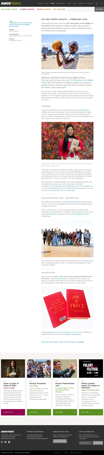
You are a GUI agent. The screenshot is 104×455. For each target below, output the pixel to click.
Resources (61, 3)
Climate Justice (27, 9)
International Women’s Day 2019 (73, 202)
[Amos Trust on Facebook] (5, 442)
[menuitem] (9, 9)
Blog (52, 3)
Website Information (76, 452)
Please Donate (60, 441)
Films (69, 3)
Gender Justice (44, 9)
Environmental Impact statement (37, 438)
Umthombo (25, 24)
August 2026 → (8, 412)
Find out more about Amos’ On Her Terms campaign (62, 342)
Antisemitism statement (34, 436)
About (40, 3)
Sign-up (81, 3)
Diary (47, 3)
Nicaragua (77, 334)
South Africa (14, 26)
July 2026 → (33, 412)
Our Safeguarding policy (35, 435)
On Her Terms (51, 214)
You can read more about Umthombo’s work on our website (70, 186)
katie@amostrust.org (81, 214)
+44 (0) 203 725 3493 (8, 436)
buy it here (81, 283)
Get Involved (59, 9)
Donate (99, 9)
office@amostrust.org (8, 438)
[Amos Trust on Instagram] (2, 442)
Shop (75, 3)
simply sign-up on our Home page (63, 190)
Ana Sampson (62, 279)
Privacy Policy (57, 452)
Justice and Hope (15, 24)
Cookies (65, 452)
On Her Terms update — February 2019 (64, 19)
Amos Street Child (15, 23)
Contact (89, 3)
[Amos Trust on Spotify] (9, 442)
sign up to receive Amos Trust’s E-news (64, 332)
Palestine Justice (9, 9)
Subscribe (98, 443)
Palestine (68, 334)
